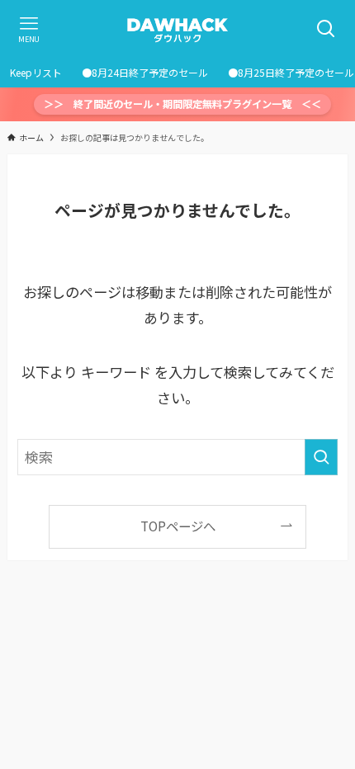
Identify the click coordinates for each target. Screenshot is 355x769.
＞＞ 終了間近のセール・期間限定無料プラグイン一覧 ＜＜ (182, 104)
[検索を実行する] (321, 457)
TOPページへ (177, 526)
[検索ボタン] (326, 29)
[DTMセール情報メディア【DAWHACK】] (177, 29)
